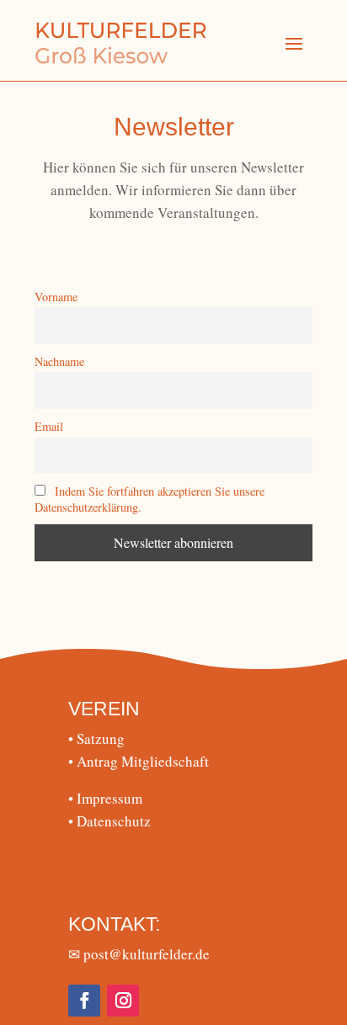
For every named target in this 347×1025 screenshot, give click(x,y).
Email (49, 426)
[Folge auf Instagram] (123, 1001)
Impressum (105, 798)
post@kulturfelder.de (146, 954)
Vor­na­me (56, 297)
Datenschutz (109, 821)
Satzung (96, 738)
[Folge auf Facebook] (84, 1001)
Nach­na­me (59, 361)
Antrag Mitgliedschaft (138, 761)
